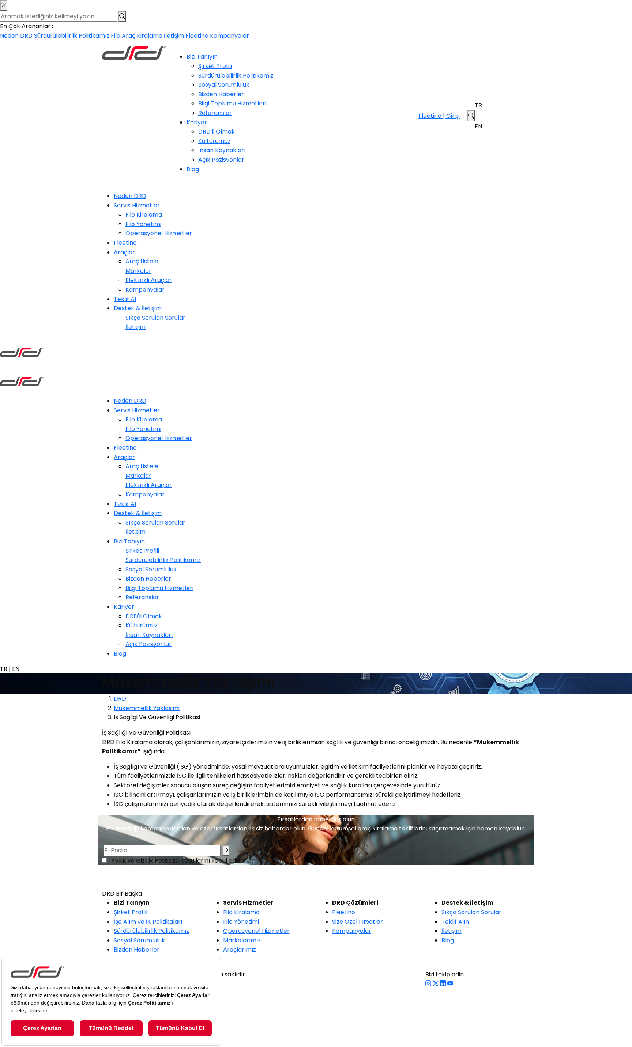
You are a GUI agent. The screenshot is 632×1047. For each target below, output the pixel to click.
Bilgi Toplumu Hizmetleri (232, 103)
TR (478, 105)
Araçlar (124, 252)
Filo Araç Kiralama (136, 35)
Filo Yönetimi (143, 224)
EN (478, 126)
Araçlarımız (239, 949)
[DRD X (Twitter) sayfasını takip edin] (436, 983)
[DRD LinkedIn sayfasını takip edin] (443, 983)
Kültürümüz (214, 141)
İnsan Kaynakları (221, 150)
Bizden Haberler (221, 94)
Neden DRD (16, 35)
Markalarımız (242, 940)
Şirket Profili (215, 66)
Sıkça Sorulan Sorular (155, 318)
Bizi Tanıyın (202, 56)
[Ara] (122, 16)
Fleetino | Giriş (439, 116)
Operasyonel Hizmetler (158, 233)
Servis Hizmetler (137, 205)
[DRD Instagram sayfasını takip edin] (429, 983)
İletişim (174, 35)
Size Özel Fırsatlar (357, 921)
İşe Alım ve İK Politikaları (148, 921)
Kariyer (197, 122)
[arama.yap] (471, 115)
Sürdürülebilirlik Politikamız (71, 35)
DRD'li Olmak (216, 131)
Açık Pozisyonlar (221, 159)
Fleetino (196, 35)
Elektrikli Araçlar (148, 280)
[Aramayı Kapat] (3, 5)
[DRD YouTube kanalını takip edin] (450, 983)
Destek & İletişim (138, 308)
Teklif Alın (455, 921)
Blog (193, 169)
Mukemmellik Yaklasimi (147, 708)
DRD (120, 698)
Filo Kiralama (143, 214)
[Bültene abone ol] (225, 850)
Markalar (138, 271)
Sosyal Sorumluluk (223, 84)
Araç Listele (141, 261)
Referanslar (215, 113)
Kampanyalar (229, 35)
